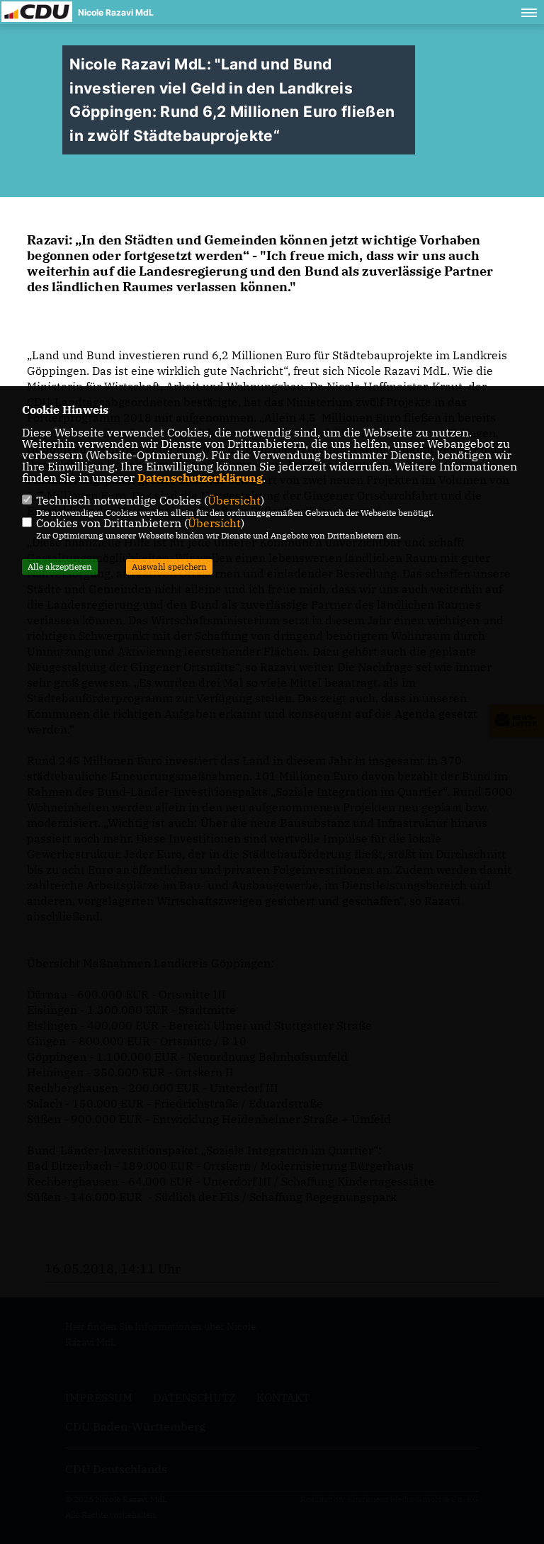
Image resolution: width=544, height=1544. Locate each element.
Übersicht (234, 500)
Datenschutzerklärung (200, 477)
